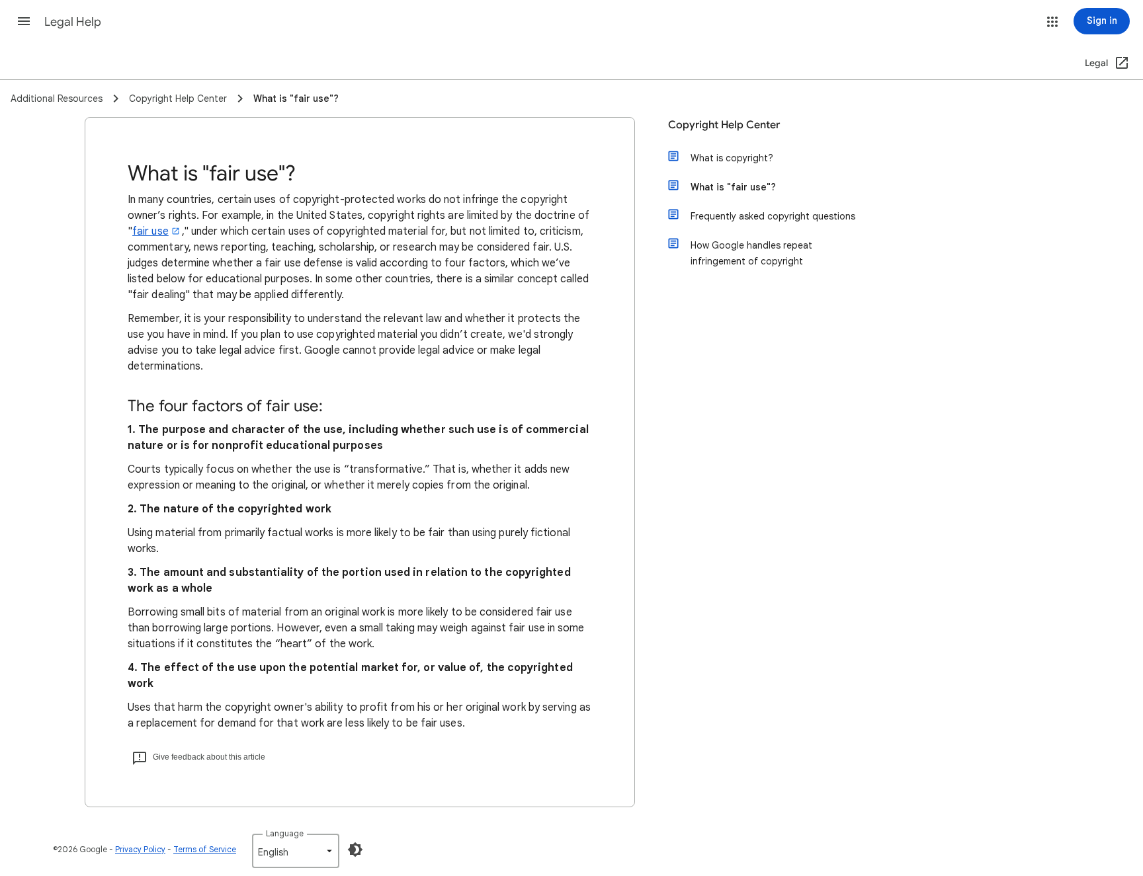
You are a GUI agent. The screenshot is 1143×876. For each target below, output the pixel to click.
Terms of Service (204, 849)
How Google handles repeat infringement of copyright (751, 253)
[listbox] (295, 851)
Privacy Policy (140, 849)
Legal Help (72, 22)
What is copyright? (732, 158)
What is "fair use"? (733, 187)
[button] (24, 21)
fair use (150, 231)
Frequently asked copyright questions (773, 216)
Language (285, 833)
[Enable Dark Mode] (355, 849)
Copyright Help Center (724, 125)
